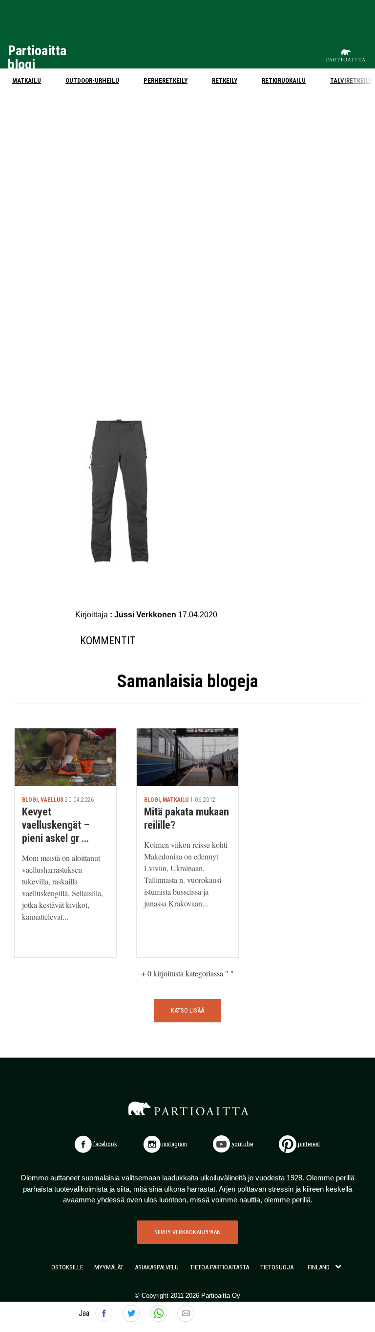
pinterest (308, 1144)
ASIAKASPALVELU (157, 1267)
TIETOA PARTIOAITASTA (219, 1267)
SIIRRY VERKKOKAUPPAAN (187, 1232)
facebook (104, 1144)
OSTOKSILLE (67, 1267)
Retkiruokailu (284, 80)
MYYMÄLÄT (109, 1267)
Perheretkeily (166, 80)
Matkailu (26, 80)
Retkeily (224, 80)
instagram (174, 1144)
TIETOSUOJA (276, 1267)
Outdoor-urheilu (92, 80)
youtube (241, 1144)
